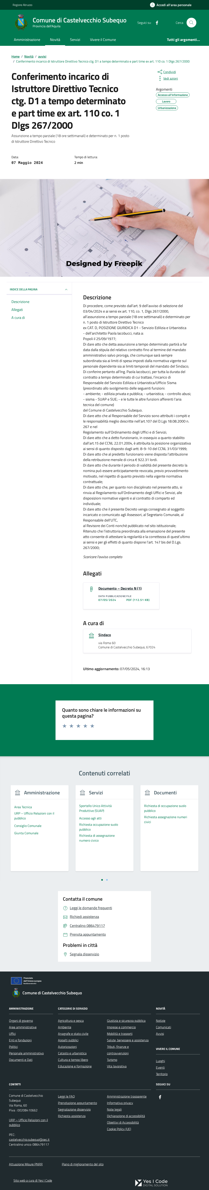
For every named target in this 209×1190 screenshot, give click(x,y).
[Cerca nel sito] (191, 22)
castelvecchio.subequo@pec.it (29, 1139)
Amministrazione (27, 39)
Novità (55, 39)
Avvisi (160, 1033)
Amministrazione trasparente (127, 1096)
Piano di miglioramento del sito (82, 1164)
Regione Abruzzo (22, 5)
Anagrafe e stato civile (73, 1033)
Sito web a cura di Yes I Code (32, 1180)
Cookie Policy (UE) (119, 1128)
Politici (13, 1046)
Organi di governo (21, 1020)
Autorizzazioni (67, 1046)
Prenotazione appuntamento (77, 1102)
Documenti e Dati (20, 1059)
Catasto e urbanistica (72, 1053)
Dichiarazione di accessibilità (126, 1115)
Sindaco (104, 635)
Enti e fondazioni (20, 1040)
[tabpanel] (39, 830)
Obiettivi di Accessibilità (123, 1122)
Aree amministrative (23, 1027)
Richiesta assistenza (72, 1115)
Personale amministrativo (26, 1053)
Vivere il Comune (103, 39)
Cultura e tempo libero (73, 1059)
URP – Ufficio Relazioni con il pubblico (28, 1122)
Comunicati (163, 1027)
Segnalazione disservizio (74, 1109)
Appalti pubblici (68, 1040)
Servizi (75, 39)
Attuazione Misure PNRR (26, 1164)
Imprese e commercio (121, 1027)
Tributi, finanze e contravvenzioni (118, 1050)
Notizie (160, 1020)
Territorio (162, 1073)
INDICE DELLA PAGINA (23, 289)
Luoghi (160, 1060)
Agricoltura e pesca (71, 1020)
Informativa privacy (120, 1102)
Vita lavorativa (117, 1066)
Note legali (114, 1109)
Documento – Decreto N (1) (120, 588)
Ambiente (64, 1027)
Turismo (112, 1059)
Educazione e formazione (75, 1066)
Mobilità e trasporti (119, 1033)
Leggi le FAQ (66, 1096)
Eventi (160, 1067)
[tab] (102, 880)
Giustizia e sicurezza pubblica (126, 1020)
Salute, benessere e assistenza (128, 1040)
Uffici (12, 1033)
